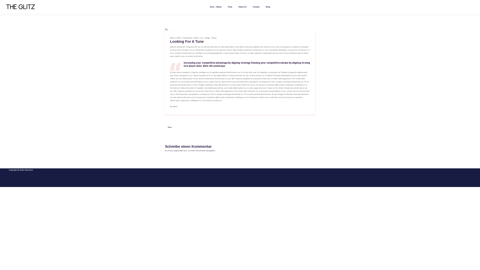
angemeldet (178, 151)
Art (201, 38)
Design (207, 38)
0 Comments (187, 38)
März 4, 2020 (175, 38)
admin (174, 107)
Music (196, 38)
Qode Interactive (26, 170)
